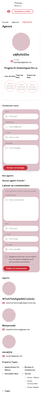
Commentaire (10, 195)
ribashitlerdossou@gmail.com (18, 329)
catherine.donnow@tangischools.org (20, 303)
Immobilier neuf (11, 374)
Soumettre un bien (22, 11)
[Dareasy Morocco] (21, 4)
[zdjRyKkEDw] (21, 42)
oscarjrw (7, 352)
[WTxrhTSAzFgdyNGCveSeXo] (9, 288)
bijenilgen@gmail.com (22, 62)
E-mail (7, 132)
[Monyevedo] (9, 315)
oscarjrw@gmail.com (14, 356)
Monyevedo (9, 325)
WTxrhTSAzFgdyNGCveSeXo (18, 299)
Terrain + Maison (33, 377)
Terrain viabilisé (33, 387)
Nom (7, 112)
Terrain (28, 374)
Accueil (5, 22)
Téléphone (9, 122)
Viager (7, 391)
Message (8, 143)
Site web (8, 245)
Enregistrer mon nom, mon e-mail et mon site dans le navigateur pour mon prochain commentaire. (22, 259)
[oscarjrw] (9, 341)
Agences (15, 22)
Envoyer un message (15, 168)
